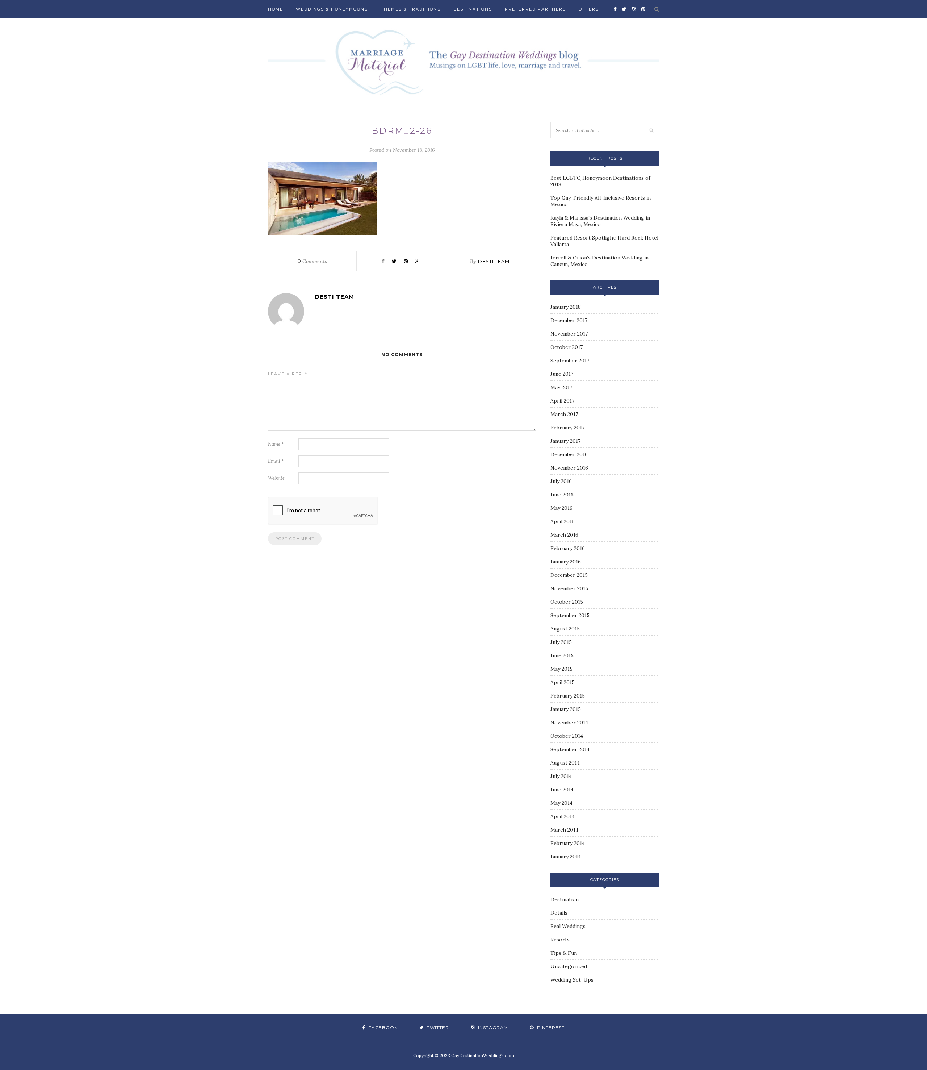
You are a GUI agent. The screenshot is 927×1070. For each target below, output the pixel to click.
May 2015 (561, 669)
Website (276, 478)
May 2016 (561, 508)
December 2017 (568, 320)
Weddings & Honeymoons (332, 9)
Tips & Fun (563, 953)
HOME (275, 9)
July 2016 (561, 481)
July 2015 (561, 642)
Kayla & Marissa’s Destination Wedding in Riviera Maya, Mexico (600, 221)
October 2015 (566, 602)
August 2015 (565, 628)
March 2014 (564, 830)
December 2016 (569, 454)
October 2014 (566, 736)
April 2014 (562, 816)
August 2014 (565, 762)
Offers (589, 9)
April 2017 (562, 400)
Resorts (560, 939)
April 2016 (562, 521)
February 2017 (567, 427)
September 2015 (570, 615)
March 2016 (564, 535)
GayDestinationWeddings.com (482, 1055)
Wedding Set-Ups (571, 980)
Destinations (472, 9)
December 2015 (569, 575)
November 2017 (569, 333)
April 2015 (562, 682)
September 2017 (569, 360)
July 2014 (561, 776)
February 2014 (567, 843)
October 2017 (566, 347)
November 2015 (569, 588)
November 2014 (569, 722)
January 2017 (565, 441)
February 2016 (567, 548)
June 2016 (562, 494)
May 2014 (561, 803)
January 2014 (565, 856)
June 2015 (562, 655)
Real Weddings (568, 926)
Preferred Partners (535, 9)
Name (276, 444)
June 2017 (561, 374)
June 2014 (562, 789)
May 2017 (561, 387)
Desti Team (493, 261)
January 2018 (565, 307)
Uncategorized (568, 966)
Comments (312, 261)
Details (558, 912)
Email (276, 461)
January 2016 (565, 561)
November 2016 (569, 468)
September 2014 (570, 749)
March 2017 (564, 414)
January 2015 (565, 709)
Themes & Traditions (411, 9)
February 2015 (567, 695)
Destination (564, 899)
